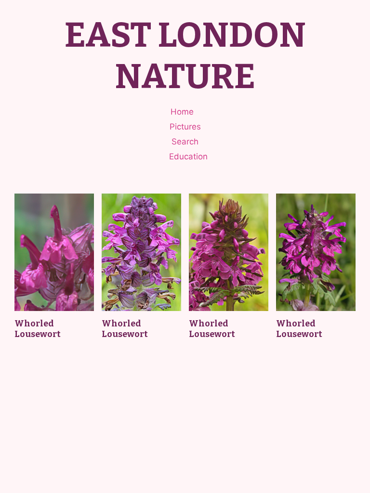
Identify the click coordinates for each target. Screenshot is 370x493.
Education (188, 156)
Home (182, 112)
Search (185, 141)
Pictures (185, 126)
